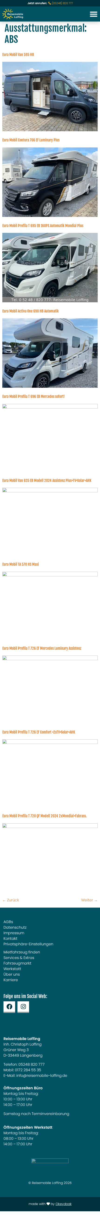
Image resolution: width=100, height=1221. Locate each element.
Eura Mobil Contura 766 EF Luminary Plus (31, 140)
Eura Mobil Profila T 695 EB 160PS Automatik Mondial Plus (42, 226)
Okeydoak (64, 1204)
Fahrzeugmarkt (17, 963)
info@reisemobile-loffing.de (41, 1075)
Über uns (11, 974)
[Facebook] (9, 1007)
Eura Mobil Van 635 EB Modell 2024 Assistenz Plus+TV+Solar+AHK (46, 481)
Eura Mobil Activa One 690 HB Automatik (30, 311)
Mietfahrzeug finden (21, 952)
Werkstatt (12, 969)
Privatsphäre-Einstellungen (28, 944)
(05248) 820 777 (62, 3)
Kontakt (10, 938)
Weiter (89, 900)
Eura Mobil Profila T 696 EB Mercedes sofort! (33, 397)
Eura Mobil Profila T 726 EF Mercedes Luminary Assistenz (41, 648)
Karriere (10, 980)
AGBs (8, 922)
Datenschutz (15, 927)
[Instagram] (23, 1007)
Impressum (13, 933)
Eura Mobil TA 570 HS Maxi (20, 564)
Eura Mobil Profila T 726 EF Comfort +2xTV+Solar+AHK (38, 732)
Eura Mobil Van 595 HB (18, 55)
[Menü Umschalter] (94, 14)
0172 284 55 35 (28, 1070)
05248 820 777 (31, 1064)
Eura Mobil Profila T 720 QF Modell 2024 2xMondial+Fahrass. (44, 816)
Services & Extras (18, 958)
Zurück (10, 900)
